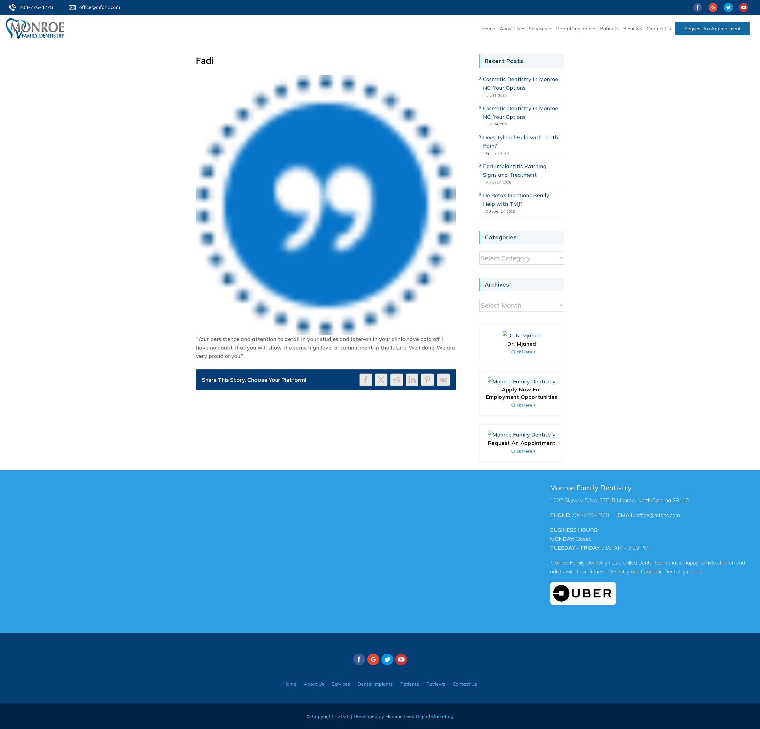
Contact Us (465, 684)
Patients (409, 684)
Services (341, 684)
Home (289, 684)
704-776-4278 (36, 7)
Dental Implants (375, 684)
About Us (314, 684)
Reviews (435, 684)
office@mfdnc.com (99, 7)
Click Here (521, 352)
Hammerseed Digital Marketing (419, 716)
